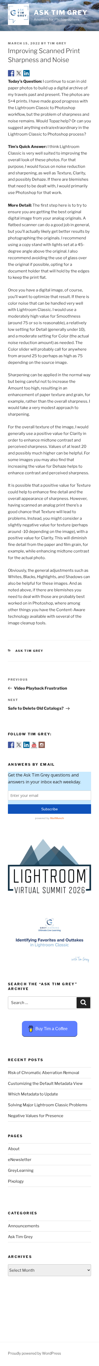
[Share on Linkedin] (26, 73)
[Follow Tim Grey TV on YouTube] (34, 745)
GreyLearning (21, 1170)
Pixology (16, 1181)
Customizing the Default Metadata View (45, 1083)
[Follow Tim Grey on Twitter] (19, 745)
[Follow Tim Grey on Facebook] (11, 745)
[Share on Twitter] (19, 73)
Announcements (23, 1226)
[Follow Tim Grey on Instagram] (42, 745)
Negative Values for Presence (35, 1115)
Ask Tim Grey (61, 12)
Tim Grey (57, 43)
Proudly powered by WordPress (34, 1353)
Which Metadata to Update (33, 1094)
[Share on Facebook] (11, 73)
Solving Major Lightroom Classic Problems (47, 1105)
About (14, 1148)
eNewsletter (19, 1159)
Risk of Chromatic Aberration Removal (43, 1072)
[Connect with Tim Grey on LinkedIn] (26, 745)
